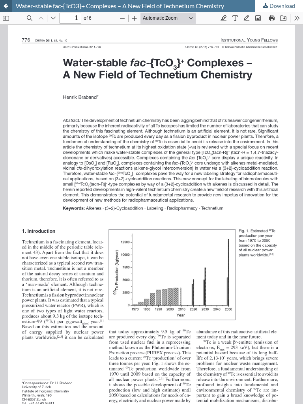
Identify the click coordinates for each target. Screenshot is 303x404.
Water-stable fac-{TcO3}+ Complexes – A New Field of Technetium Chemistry (120, 5)
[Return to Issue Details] (6, 6)
